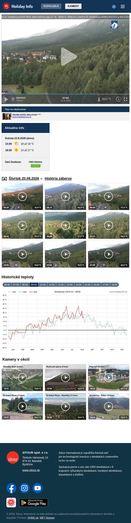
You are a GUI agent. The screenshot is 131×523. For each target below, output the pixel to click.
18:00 (114, 284)
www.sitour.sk (31, 470)
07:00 (16, 284)
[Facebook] (11, 488)
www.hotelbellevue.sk (21, 117)
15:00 (87, 284)
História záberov (58, 178)
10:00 (43, 284)
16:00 (96, 284)
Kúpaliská (51, 6)
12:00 (61, 284)
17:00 (105, 284)
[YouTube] (38, 488)
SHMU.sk (33, 517)
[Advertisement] (91, 147)
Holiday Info (14, 4)
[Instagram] (24, 488)
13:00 (70, 284)
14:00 (78, 284)
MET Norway (47, 517)
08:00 (25, 284)
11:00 (52, 284)
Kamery (73, 6)
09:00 (34, 284)
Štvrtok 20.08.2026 (24, 178)
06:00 (7, 284)
